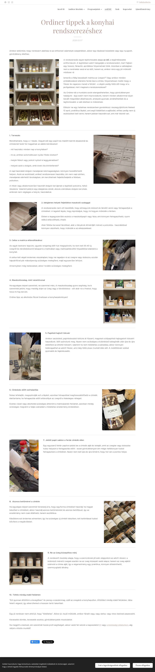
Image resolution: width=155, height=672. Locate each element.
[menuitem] (61, 9)
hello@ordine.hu (144, 2)
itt (100, 625)
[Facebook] (5, 2)
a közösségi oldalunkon (117, 625)
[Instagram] (8, 2)
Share (36, 642)
